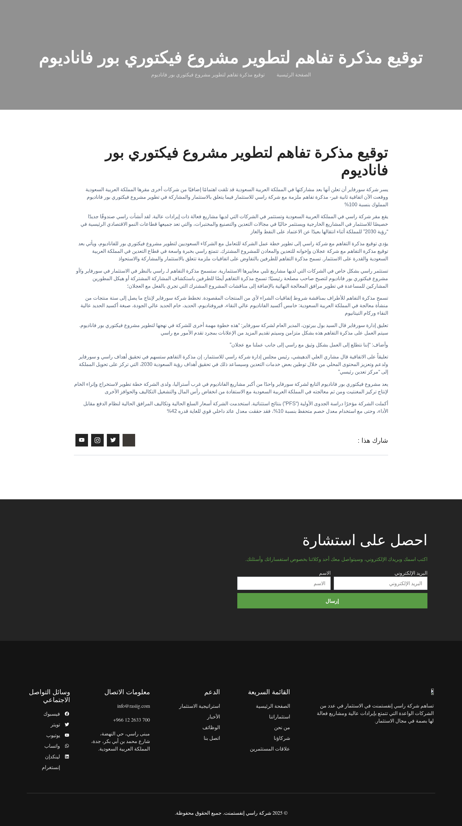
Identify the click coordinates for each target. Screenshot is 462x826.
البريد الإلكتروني (410, 572)
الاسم (325, 572)
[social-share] (129, 440)
